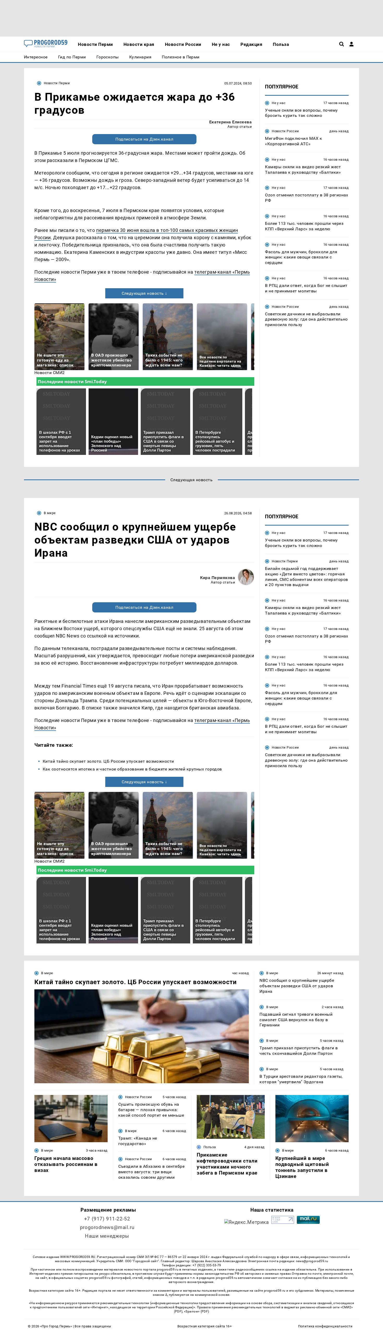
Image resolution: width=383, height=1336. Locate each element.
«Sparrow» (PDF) (196, 1311)
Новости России (285, 131)
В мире (49, 513)
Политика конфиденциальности (325, 1326)
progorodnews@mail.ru (107, 1227)
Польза (209, 1147)
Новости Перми (57, 83)
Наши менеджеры (107, 1236)
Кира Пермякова (217, 577)
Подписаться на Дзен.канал (144, 139)
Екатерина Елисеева (230, 121)
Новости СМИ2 (49, 372)
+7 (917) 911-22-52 (107, 1219)
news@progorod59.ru (312, 1261)
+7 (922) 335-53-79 (207, 1265)
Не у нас (279, 103)
